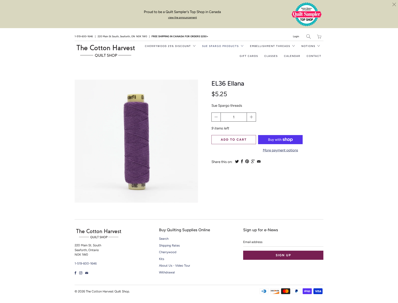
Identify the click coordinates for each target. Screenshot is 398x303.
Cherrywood (167, 252)
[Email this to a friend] (258, 161)
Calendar (292, 56)
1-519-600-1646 (84, 36)
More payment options (280, 150)
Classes (271, 56)
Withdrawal (167, 272)
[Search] (308, 36)
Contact (314, 56)
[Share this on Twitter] (236, 161)
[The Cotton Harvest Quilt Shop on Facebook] (75, 272)
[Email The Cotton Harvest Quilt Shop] (86, 272)
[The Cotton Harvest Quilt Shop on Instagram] (80, 272)
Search (164, 239)
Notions (308, 46)
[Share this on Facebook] (242, 161)
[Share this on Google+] (253, 161)
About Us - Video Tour (174, 265)
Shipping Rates (169, 245)
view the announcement (182, 17)
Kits (161, 259)
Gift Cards (249, 56)
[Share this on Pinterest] (247, 161)
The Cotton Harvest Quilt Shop (107, 291)
